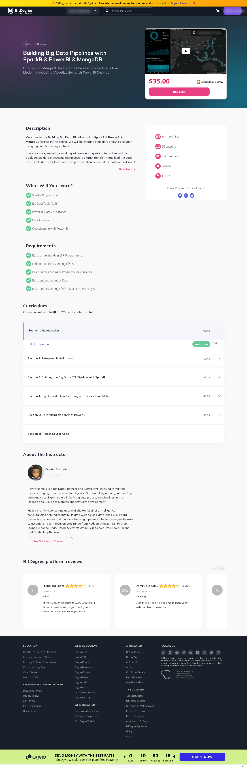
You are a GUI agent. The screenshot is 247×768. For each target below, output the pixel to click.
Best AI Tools (133, 652)
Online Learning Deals (34, 667)
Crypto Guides (82, 672)
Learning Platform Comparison (39, 662)
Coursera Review (32, 706)
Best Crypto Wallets (85, 721)
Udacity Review (31, 695)
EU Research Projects (137, 711)
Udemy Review (30, 711)
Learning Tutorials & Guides (37, 657)
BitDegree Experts (135, 700)
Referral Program (135, 716)
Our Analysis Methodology (140, 706)
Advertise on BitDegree (138, 721)
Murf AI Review (134, 677)
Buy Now (179, 91)
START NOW (202, 757)
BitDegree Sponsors (136, 726)
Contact (130, 736)
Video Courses (31, 672)
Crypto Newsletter (84, 667)
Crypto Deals (81, 687)
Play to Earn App (83, 697)
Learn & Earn (81, 652)
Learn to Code (30, 677)
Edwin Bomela (37, 44)
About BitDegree (135, 695)
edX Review (29, 700)
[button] (218, 10)
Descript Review (134, 682)
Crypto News (81, 677)
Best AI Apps (132, 657)
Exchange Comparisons (87, 716)
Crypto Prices (82, 662)
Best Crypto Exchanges (87, 711)
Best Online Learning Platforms (39, 652)
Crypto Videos (82, 682)
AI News (130, 667)
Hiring (129, 731)
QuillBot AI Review (135, 672)
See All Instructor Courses (48, 541)
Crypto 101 (80, 657)
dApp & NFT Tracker (85, 692)
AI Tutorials (132, 662)
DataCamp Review (32, 690)
